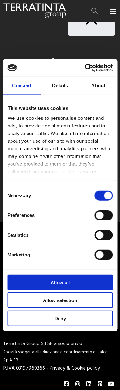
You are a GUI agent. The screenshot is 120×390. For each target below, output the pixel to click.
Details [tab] (60, 85)
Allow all (60, 282)
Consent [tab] (21, 85)
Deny (60, 318)
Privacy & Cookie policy (75, 368)
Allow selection (60, 300)
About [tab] (98, 85)
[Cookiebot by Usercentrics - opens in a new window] (85, 68)
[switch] (103, 215)
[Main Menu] (112, 11)
